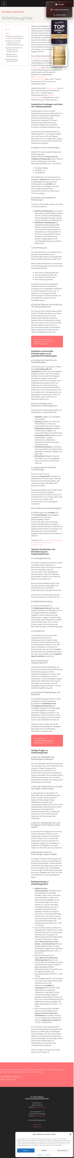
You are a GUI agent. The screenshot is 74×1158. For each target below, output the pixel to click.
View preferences (62, 1150)
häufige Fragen (51, 88)
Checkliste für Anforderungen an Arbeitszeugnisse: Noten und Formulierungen (47, 542)
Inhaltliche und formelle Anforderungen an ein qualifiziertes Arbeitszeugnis (14, 43)
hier (61, 597)
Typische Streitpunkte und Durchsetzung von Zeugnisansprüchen (14, 49)
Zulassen (26, 1150)
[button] (70, 1134)
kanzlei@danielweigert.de (10, 1076)
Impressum (48, 1154)
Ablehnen (44, 1150)
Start (7, 33)
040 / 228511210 (39, 1107)
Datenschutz (40, 1154)
